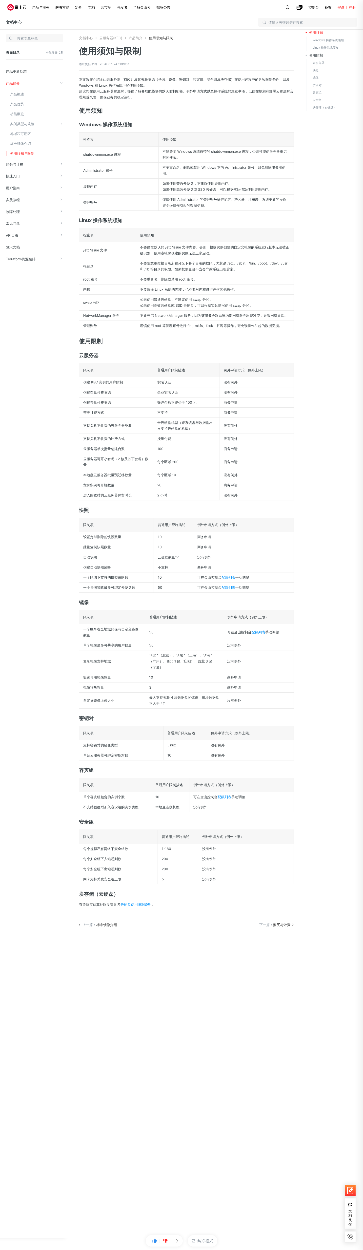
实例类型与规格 (22, 124)
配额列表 (228, 577)
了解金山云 (142, 7)
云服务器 (318, 63)
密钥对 (317, 85)
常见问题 (13, 223)
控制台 (313, 7)
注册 (352, 7)
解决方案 (62, 7)
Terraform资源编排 (21, 259)
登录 (341, 7)
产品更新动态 (16, 71)
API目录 (12, 235)
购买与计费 (14, 164)
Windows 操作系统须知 (328, 40)
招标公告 (163, 7)
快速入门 (13, 176)
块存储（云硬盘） (324, 107)
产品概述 (17, 94)
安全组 (317, 100)
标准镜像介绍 (20, 143)
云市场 (106, 7)
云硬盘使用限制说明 (136, 904)
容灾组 (317, 92)
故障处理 (13, 211)
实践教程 (13, 200)
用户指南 (13, 188)
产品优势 (17, 104)
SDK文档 (13, 247)
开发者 (122, 7)
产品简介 (13, 83)
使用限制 (316, 55)
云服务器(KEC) (110, 38)
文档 (91, 7)
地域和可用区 (20, 134)
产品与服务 (40, 7)
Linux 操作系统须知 (326, 47)
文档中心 (14, 22)
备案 (328, 7)
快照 (316, 70)
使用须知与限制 (22, 153)
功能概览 (17, 114)
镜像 (316, 77)
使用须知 (316, 32)
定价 (78, 7)
